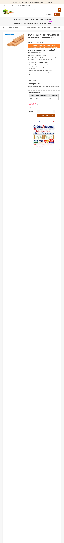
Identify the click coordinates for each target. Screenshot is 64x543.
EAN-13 (30, 42)
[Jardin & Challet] (8, 12)
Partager (42, 121)
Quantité (31, 111)
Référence (30, 41)
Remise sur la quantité (34, 92)
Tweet (49, 121)
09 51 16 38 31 (25, 6)
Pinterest (57, 121)
